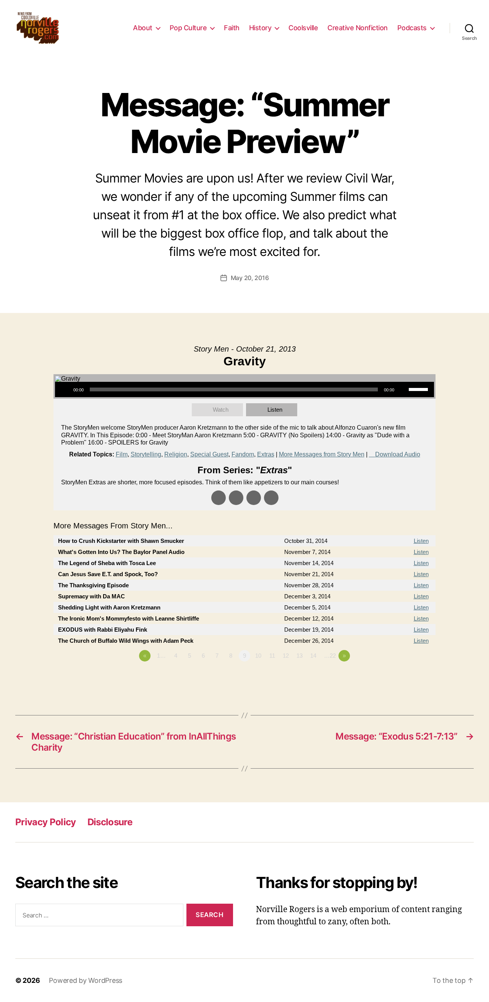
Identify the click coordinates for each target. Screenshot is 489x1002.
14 (313, 655)
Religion (175, 454)
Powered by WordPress (85, 980)
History (260, 28)
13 (299, 655)
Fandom (243, 454)
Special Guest (209, 454)
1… (161, 655)
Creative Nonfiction (357, 28)
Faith (232, 28)
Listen (274, 409)
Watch (220, 409)
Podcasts (412, 28)
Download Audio (397, 454)
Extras (265, 454)
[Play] (65, 389)
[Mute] (402, 389)
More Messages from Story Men (321, 454)
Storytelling (146, 454)
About (142, 28)
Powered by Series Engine (407, 676)
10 (258, 655)
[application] (244, 389)
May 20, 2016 (250, 278)
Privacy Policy (45, 822)
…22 (330, 655)
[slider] (419, 389)
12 (286, 655)
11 (272, 655)
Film (122, 454)
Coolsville (303, 28)
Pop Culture (188, 28)
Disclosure (109, 822)
